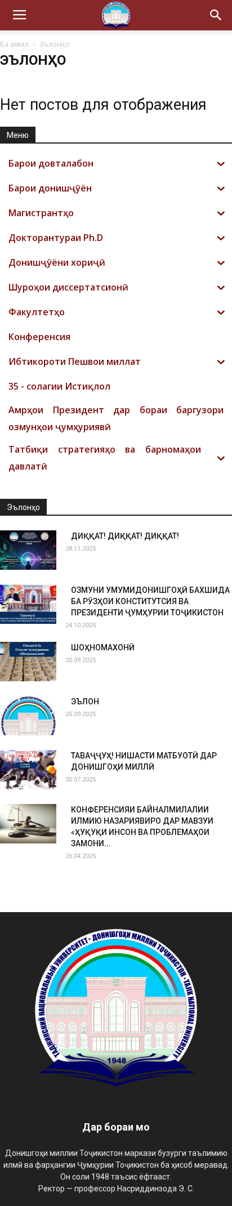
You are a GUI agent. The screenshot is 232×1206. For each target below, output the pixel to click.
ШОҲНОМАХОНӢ (103, 647)
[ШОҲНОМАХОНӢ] (28, 661)
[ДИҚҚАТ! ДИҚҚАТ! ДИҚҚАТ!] (28, 550)
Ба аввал (14, 44)
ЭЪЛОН (85, 701)
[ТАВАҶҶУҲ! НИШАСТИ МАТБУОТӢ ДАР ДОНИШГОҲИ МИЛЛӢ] (28, 769)
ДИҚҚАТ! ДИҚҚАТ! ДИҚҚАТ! (125, 536)
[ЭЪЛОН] (28, 715)
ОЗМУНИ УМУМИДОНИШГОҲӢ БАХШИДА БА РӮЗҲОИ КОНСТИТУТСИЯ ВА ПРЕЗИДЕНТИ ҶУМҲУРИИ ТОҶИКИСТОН (150, 601)
